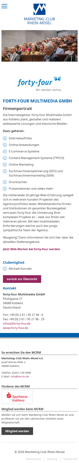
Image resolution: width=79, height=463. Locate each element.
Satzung (52, 459)
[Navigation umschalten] (4, 9)
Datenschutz (33, 459)
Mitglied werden (17, 431)
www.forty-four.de (15, 328)
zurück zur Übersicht (22, 279)
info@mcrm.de (20, 376)
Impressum (70, 459)
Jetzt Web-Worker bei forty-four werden (31, 249)
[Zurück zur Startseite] (39, 14)
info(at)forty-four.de (16, 323)
